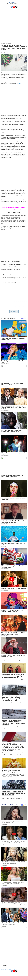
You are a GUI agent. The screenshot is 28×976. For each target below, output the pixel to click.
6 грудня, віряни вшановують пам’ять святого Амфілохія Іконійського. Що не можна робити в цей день (13, 722)
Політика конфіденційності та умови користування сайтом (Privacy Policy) (9, 968)
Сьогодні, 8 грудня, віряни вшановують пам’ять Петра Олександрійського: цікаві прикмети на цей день (11, 698)
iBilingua (12, 2)
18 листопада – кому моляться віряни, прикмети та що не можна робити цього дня (13, 793)
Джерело (19, 83)
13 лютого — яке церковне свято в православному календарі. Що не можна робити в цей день (13, 676)
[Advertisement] (14, 24)
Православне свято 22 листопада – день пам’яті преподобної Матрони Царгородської (13, 770)
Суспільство (17, 52)
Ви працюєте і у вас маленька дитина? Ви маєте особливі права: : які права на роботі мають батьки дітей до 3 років (13, 207)
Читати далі (14, 311)
